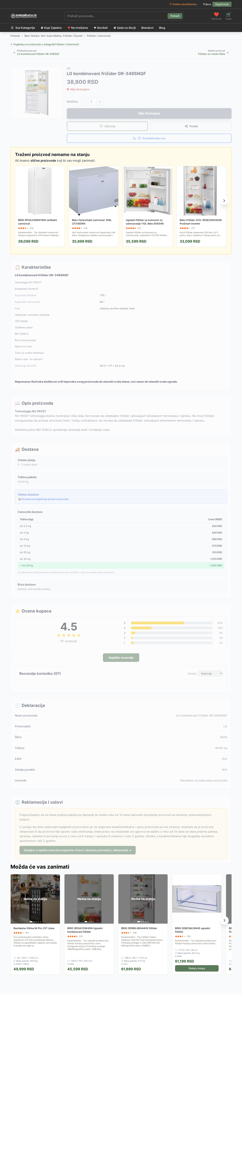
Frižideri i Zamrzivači (99, 35)
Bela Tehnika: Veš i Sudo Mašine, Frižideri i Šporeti (53, 35)
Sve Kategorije (25, 27)
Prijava (207, 4)
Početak (15, 35)
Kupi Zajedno (53, 27)
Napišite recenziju (121, 657)
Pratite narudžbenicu (185, 4)
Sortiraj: (192, 673)
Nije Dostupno (149, 113)
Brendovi (147, 27)
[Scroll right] (224, 200)
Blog (162, 27)
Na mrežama (79, 27)
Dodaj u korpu (197, 968)
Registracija (222, 4)
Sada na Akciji (126, 27)
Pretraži (174, 15)
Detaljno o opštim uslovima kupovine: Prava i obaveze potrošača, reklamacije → (77, 850)
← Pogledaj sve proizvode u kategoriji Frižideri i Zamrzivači (44, 44)
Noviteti (102, 27)
